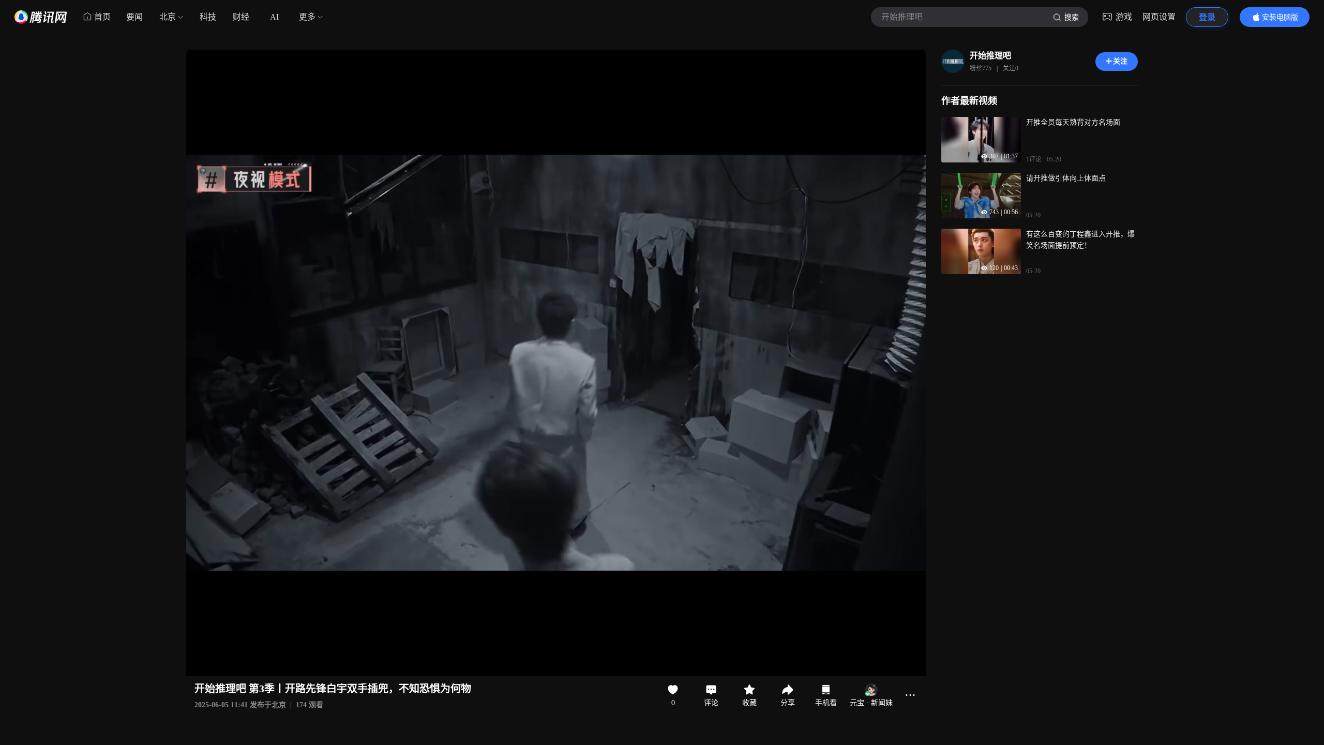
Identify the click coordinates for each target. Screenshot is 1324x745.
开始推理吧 (990, 55)
